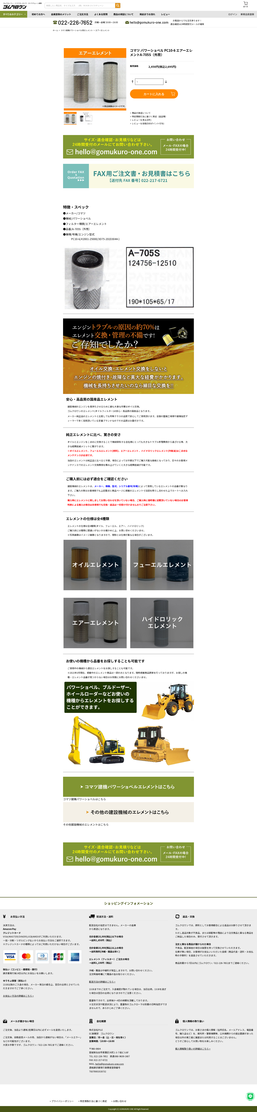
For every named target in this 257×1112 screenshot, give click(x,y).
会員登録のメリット (61, 14)
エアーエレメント (102, 30)
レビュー (165, 14)
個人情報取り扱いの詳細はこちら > (192, 1048)
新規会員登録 (247, 14)
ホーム (55, 30)
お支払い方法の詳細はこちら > (18, 995)
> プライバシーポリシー (62, 1101)
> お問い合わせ (118, 1101)
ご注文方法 (82, 14)
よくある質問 (101, 14)
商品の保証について (123, 14)
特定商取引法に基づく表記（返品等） (149, 116)
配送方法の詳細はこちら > (102, 981)
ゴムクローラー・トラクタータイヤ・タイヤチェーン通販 (22, 3)
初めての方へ (38, 14)
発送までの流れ (147, 14)
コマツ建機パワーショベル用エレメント (77, 30)
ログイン (232, 14)
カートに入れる (154, 94)
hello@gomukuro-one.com (149, 22)
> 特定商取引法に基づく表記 (92, 1101)
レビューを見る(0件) (141, 119)
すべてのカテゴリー (13, 14)
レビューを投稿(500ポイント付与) (148, 123)
